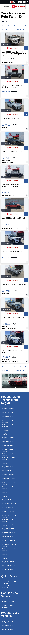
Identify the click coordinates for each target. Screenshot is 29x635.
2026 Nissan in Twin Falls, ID (8, 529)
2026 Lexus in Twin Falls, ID (8, 524)
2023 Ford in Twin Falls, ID (7, 450)
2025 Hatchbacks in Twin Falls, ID (9, 545)
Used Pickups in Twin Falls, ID (8, 626)
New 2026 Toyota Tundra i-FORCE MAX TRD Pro (12, 185)
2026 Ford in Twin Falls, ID (7, 520)
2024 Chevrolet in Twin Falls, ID (8, 458)
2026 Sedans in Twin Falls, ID (8, 454)
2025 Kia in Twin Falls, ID (7, 500)
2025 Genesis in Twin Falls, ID (8, 558)
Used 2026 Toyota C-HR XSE (13, 118)
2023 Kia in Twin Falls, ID (7, 471)
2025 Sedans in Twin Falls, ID (8, 446)
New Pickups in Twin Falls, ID (8, 602)
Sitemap (14, 633)
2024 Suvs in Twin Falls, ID (7, 421)
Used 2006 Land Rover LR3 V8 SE (13, 219)
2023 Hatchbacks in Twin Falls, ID (9, 504)
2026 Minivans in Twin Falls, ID (8, 479)
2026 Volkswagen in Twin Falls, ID (9, 533)
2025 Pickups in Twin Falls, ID (8, 553)
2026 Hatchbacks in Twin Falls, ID (9, 516)
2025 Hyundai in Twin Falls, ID (8, 562)
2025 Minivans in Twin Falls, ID (8, 549)
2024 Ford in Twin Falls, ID (7, 487)
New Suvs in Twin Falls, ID (7, 606)
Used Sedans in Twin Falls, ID (8, 630)
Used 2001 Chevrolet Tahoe (12, 151)
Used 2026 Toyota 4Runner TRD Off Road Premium (14, 86)
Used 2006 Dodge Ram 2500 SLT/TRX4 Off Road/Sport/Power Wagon (14, 53)
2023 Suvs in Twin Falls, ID (7, 429)
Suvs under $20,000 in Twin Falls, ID (9, 582)
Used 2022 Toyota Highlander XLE (14, 284)
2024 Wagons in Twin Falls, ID (8, 541)
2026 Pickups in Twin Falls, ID (8, 417)
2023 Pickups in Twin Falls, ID (8, 467)
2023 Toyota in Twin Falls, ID (8, 475)
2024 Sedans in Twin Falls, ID (8, 537)
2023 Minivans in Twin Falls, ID (8, 566)
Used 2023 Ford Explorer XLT (13, 251)
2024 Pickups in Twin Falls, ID (8, 442)
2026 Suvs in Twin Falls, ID (7, 413)
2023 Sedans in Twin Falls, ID (8, 570)
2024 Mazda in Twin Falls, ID (8, 491)
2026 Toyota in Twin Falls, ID (8, 409)
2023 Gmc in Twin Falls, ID (7, 508)
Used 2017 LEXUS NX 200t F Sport (13, 351)
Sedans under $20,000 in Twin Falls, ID (10, 586)
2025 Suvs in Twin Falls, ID (7, 425)
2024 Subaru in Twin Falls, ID (8, 462)
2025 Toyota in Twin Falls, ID (8, 438)
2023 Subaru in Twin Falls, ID (8, 512)
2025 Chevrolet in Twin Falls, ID (8, 496)
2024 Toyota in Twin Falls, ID (8, 434)
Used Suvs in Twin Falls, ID (7, 622)
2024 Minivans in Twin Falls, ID (8, 483)
